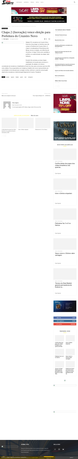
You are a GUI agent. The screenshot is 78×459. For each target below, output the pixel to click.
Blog (42, 2)
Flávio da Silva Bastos (59, 75)
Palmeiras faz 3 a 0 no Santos (41, 129)
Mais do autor (34, 115)
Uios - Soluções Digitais (33, 457)
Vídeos (32, 2)
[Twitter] (6, 86)
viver (25, 77)
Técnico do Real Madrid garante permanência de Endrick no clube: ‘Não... (59, 371)
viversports (30, 77)
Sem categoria (7, 26)
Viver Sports (5, 39)
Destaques (19, 2)
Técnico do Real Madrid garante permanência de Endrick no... (63, 285)
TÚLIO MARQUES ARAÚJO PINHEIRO (63, 29)
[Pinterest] (10, 86)
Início (37, 2)
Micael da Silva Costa (59, 40)
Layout (71, 457)
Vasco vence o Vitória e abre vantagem (69, 357)
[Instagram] (59, 449)
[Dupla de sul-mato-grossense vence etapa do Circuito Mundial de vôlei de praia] (70, 364)
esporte (12, 77)
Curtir (73, 317)
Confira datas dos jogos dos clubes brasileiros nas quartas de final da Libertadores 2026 (9, 131)
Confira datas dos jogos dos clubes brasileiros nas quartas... (65, 165)
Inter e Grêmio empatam (23, 129)
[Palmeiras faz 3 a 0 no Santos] (42, 123)
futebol (17, 77)
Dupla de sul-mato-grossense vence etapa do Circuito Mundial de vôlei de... (70, 371)
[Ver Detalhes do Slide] (64, 130)
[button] (74, 2)
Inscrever (73, 324)
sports (21, 77)
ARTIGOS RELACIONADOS (21, 115)
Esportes (26, 2)
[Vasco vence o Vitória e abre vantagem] (64, 244)
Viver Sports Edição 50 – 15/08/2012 (41, 95)
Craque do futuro (59, 31)
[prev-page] (3, 136)
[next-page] (5, 136)
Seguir (73, 320)
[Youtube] (63, 449)
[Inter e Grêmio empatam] (26, 123)
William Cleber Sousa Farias (61, 80)
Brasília (57, 48)
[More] (17, 86)
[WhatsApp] (13, 86)
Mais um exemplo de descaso (9, 95)
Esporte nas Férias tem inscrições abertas (64, 70)
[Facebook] (3, 86)
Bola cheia (57, 77)
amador (7, 77)
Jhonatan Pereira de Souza (61, 35)
